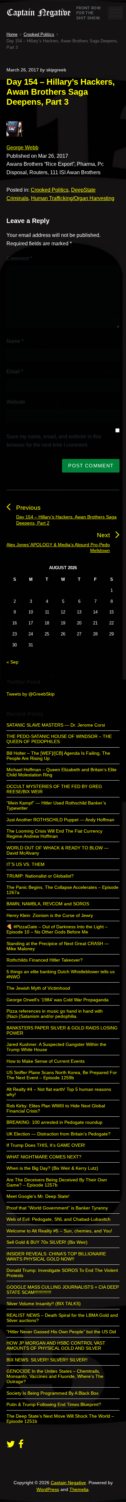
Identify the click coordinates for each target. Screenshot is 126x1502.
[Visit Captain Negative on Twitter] (10, 1445)
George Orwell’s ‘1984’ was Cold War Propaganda (57, 999)
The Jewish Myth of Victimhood (38, 988)
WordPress (48, 1489)
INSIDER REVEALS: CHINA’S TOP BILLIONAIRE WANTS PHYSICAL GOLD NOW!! (56, 1256)
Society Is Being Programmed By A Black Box (52, 1393)
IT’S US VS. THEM (25, 864)
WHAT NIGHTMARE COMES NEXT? (43, 1156)
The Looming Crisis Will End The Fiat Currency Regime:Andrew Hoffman (54, 833)
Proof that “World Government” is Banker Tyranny (57, 1207)
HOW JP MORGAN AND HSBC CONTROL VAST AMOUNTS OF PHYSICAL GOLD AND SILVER (55, 1345)
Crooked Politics (49, 190)
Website (15, 402)
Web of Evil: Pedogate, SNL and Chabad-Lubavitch (58, 1219)
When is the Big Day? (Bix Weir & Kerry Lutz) (52, 1168)
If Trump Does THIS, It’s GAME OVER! (45, 1145)
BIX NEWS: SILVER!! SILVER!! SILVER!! (47, 1359)
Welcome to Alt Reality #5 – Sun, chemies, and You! (59, 1230)
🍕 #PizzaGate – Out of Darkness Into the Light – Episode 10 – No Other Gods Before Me (57, 929)
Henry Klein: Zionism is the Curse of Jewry (49, 915)
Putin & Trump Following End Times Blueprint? (53, 1404)
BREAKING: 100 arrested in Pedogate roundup (54, 1122)
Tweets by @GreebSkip (30, 694)
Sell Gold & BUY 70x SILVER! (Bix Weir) (47, 1242)
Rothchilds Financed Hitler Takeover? (44, 960)
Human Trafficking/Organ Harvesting (72, 198)
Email (14, 371)
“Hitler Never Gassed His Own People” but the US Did (61, 1331)
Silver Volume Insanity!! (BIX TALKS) (43, 1303)
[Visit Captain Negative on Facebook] (21, 1445)
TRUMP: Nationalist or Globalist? (40, 876)
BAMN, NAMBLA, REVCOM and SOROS (47, 903)
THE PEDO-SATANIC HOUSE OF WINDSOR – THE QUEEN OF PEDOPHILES (59, 739)
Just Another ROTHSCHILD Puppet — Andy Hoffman (60, 819)
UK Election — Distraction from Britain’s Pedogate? (58, 1133)
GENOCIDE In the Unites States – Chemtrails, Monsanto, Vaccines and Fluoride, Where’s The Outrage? (54, 1376)
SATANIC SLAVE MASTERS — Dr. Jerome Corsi (55, 725)
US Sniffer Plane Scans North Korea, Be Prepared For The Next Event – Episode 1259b (61, 1075)
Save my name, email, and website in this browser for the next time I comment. (53, 441)
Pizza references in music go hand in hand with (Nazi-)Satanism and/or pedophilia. (54, 1013)
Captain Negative (68, 1482)
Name (15, 341)
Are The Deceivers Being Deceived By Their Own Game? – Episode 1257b (56, 1182)
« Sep (12, 662)
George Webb (22, 147)
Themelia (79, 1489)
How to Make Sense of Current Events (45, 1061)
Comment (19, 258)
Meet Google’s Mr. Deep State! (37, 1196)
